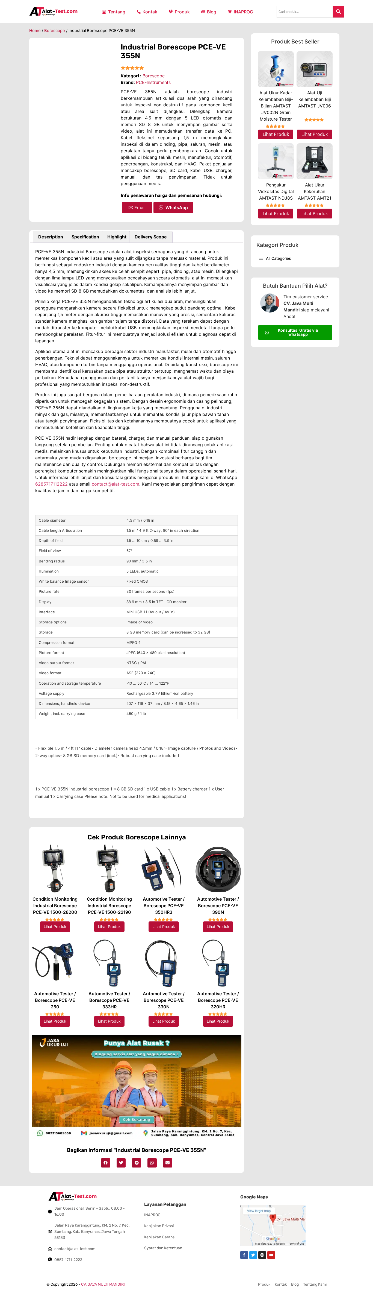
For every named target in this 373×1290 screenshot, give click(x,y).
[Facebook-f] (244, 1255)
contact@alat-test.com (115, 484)
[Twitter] (253, 1255)
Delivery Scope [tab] (151, 237)
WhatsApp (176, 207)
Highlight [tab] (116, 237)
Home (35, 30)
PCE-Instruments (153, 82)
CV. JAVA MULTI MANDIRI (103, 1284)
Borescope (54, 30)
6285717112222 (52, 484)
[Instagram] (262, 1255)
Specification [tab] (85, 237)
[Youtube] (271, 1255)
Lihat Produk (55, 926)
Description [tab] (50, 237)
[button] (105, 1163)
